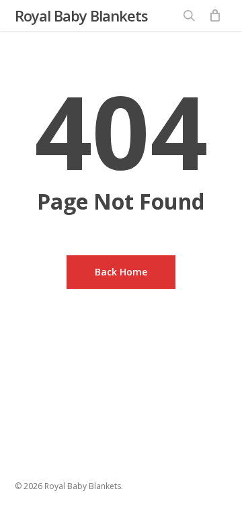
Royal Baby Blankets (81, 15)
